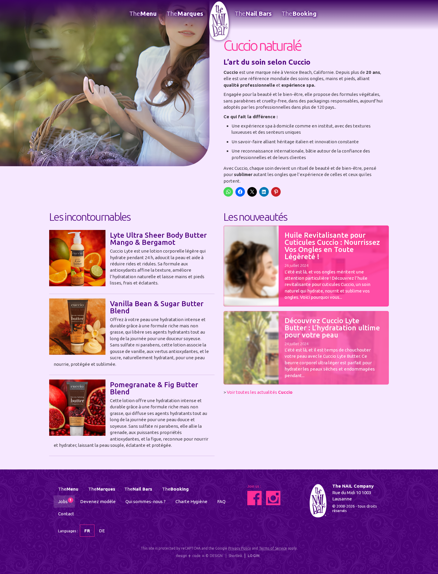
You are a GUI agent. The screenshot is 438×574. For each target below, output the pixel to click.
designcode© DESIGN (199, 556)
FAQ (221, 501)
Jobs (65, 501)
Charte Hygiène (191, 501)
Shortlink (235, 556)
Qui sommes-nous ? (145, 501)
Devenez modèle (98, 501)
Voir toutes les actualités (260, 392)
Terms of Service (273, 548)
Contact (66, 513)
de (102, 530)
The (143, 13)
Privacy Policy (239, 548)
